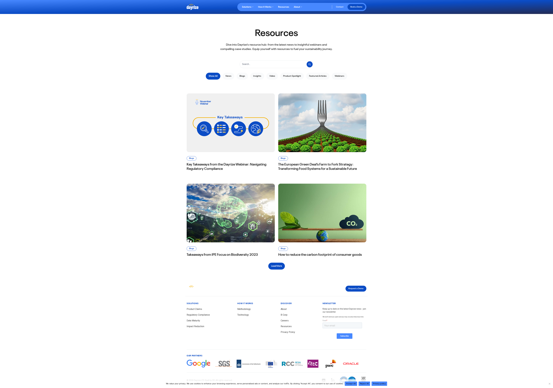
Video (272, 76)
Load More (276, 266)
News (228, 76)
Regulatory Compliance (198, 314)
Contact (339, 7)
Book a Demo (356, 7)
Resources (283, 7)
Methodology (244, 309)
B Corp (284, 314)
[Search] (310, 64)
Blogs (242, 76)
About (297, 7)
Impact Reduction (195, 326)
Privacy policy (379, 383)
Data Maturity (193, 320)
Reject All (364, 383)
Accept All (351, 383)
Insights (257, 76)
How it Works (264, 7)
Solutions (246, 7)
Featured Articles (318, 76)
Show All (213, 76)
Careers (285, 320)
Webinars (339, 76)
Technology (243, 314)
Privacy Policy (288, 332)
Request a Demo (355, 289)
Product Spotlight (292, 76)
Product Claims (194, 309)
